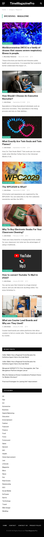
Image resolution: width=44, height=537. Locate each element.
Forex (4, 437)
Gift (3, 450)
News (5, 91)
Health (4, 454)
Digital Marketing (8, 413)
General (5, 447)
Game (4, 443)
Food (4, 433)
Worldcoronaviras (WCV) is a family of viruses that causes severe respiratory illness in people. (22, 50)
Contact (12, 525)
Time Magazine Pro (31, 531)
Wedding (5, 511)
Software (5, 494)
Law (3, 460)
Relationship (6, 484)
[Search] (41, 3)
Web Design (6, 508)
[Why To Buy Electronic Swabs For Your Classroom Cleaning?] (22, 215)
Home (5, 525)
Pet (3, 477)
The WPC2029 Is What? (14, 187)
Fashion (5, 423)
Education (5, 416)
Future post (7, 43)
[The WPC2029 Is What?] (22, 173)
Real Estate (6, 481)
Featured (5, 427)
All (3, 396)
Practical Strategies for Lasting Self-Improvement (19, 381)
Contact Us (23, 525)
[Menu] (3, 3)
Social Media (6, 491)
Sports (4, 497)
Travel (4, 504)
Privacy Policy (35, 525)
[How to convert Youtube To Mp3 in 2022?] (22, 261)
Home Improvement (9, 316)
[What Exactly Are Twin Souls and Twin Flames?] (22, 127)
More (4, 470)
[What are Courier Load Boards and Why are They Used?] (22, 306)
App (3, 399)
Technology (7, 270)
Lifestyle (6, 225)
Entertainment (8, 182)
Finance (5, 430)
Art (3, 403)
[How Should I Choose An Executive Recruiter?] (22, 82)
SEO (3, 487)
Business (5, 410)
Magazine (6, 137)
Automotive (6, 406)
